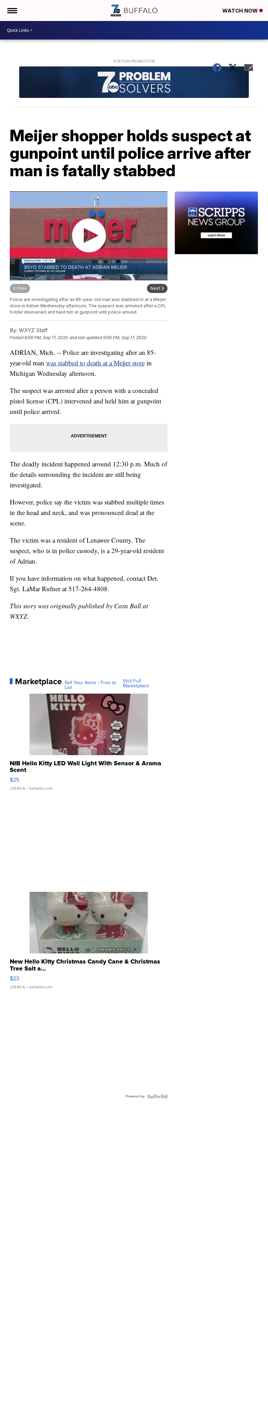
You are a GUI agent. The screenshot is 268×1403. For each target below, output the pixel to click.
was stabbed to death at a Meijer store (95, 362)
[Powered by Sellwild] (157, 1096)
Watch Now (240, 10)
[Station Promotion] (134, 83)
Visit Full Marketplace (136, 683)
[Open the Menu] (11, 10)
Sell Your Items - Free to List (90, 685)
